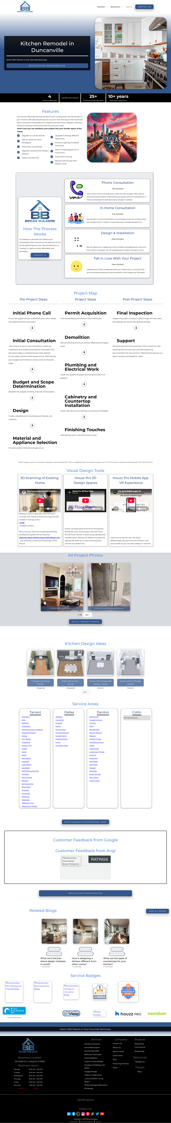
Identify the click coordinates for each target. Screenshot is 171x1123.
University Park (62, 745)
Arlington (26, 717)
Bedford (25, 723)
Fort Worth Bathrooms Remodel (109, 608)
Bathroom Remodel (92, 1054)
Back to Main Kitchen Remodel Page (85, 822)
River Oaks (26, 787)
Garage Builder (90, 1071)
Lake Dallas (94, 749)
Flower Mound (95, 733)
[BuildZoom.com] (14, 1011)
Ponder (92, 768)
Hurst (24, 752)
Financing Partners (121, 1064)
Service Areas (118, 1051)
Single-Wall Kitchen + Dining (70, 682)
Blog (137, 1062)
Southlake (26, 793)
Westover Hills (28, 803)
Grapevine (26, 742)
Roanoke (93, 771)
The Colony (94, 777)
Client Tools (118, 1055)
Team (115, 1068)
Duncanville (61, 730)
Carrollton (60, 720)
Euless (24, 736)
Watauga (25, 797)
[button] (102, 6)
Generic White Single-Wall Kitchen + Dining (100, 682)
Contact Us (117, 1043)
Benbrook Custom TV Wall (62, 608)
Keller (24, 755)
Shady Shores (95, 774)
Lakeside (25, 761)
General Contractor (92, 1044)
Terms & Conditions (87, 1121)
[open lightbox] (40, 662)
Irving (58, 742)
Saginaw (25, 790)
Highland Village (96, 742)
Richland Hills (27, 784)
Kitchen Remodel (91, 1051)
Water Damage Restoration (95, 1085)
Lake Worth (26, 765)
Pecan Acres (27, 777)
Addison (59, 717)
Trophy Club (94, 781)
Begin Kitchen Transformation (47, 66)
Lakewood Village (96, 752)
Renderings (139, 1051)
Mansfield (26, 768)
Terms (141, 1062)
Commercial (140, 1047)
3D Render (88, 1088)
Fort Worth (26, 739)
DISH (91, 726)
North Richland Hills (30, 771)
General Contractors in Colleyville (14, 1017)
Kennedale (26, 758)
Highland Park (62, 739)
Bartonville (94, 717)
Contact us (40, 255)
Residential (139, 1044)
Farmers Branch (62, 733)
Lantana (92, 755)
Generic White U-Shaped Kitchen (130, 682)
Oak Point (93, 765)
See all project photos (85, 622)
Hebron (92, 736)
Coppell (59, 723)
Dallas (58, 726)
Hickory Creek (95, 739)
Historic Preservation (93, 1075)
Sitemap (98, 1121)
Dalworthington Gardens (32, 730)
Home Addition (90, 1058)
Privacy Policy (74, 1121)
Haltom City (27, 745)
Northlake (93, 761)
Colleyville (26, 726)
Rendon (25, 781)
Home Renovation (92, 1047)
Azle (23, 720)
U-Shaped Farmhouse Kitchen (40, 682)
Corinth (92, 723)
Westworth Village (29, 806)
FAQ (114, 1059)
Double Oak (94, 730)
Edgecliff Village (29, 733)
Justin (91, 745)
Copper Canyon (95, 720)
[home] (25, 7)
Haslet (24, 749)
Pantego (25, 774)
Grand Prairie (61, 736)
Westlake (25, 800)
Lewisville (93, 758)
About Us (117, 1047)
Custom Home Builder (93, 1061)
